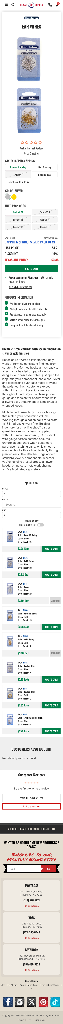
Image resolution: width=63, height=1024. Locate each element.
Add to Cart (51, 549)
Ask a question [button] (31, 806)
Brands (22, 829)
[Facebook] (8, 1005)
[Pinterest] (43, 1005)
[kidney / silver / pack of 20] (10, 589)
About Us (12, 829)
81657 (25, 714)
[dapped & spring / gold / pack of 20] (10, 615)
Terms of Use (39, 1020)
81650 (25, 636)
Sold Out (55, 601)
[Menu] (6, 5)
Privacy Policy (24, 1020)
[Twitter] (31, 1005)
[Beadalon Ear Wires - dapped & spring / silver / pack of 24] (29, 59)
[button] (31, 142)
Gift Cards (33, 829)
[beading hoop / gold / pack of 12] (10, 693)
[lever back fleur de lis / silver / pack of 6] (10, 719)
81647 (25, 583)
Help (53, 829)
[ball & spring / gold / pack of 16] (10, 641)
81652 (25, 662)
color (5, 499)
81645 (25, 531)
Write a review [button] (31, 798)
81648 (25, 610)
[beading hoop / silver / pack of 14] (10, 667)
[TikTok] (55, 1005)
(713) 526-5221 (31, 900)
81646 (25, 557)
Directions (33, 906)
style (5, 489)
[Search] (13, 5)
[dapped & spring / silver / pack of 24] (10, 537)
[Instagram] (19, 1005)
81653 (25, 688)
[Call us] (50, 5)
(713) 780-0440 (31, 932)
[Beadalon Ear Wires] (29, 110)
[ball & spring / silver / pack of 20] (10, 563)
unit (4, 510)
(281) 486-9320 (31, 964)
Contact (45, 829)
